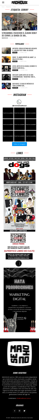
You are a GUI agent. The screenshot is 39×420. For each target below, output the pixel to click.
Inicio (3, 7)
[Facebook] (14, 411)
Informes (15, 70)
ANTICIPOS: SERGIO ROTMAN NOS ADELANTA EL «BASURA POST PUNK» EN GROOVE (24, 49)
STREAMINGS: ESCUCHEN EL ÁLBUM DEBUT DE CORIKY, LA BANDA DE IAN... (19, 34)
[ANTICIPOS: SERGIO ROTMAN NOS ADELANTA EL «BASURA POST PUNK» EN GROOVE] (6, 51)
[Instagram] (19, 411)
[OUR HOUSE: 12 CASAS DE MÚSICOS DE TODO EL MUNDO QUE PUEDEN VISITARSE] (6, 86)
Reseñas (15, 61)
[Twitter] (24, 411)
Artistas (15, 79)
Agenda (15, 52)
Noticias (4, 29)
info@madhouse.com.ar (24, 398)
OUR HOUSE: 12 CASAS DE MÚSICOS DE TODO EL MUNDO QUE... (23, 85)
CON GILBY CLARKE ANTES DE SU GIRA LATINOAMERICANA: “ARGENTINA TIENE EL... (24, 76)
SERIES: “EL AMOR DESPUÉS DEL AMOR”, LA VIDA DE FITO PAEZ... (24, 58)
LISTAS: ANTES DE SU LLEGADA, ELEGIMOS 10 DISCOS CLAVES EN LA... (24, 67)
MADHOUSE (5, 38)
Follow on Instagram (19, 144)
